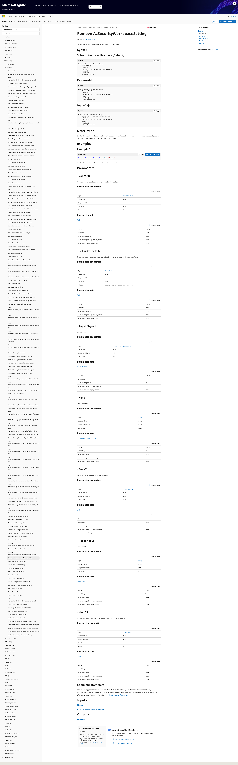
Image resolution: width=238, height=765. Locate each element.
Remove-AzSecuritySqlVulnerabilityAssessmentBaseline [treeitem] (22, 553)
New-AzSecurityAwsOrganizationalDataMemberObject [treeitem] (23, 383)
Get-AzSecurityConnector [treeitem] (16, 183)
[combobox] (21, 29)
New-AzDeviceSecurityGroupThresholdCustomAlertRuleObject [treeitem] (24, 325)
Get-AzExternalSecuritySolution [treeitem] (18, 110)
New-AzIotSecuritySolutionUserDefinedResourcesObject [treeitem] (23, 347)
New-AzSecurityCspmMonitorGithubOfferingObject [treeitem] (22, 424)
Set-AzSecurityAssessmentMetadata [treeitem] (19, 582)
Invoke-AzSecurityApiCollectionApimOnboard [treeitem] (22, 300)
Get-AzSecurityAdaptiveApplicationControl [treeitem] (21, 146)
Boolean (81, 719)
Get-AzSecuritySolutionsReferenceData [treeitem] (20, 260)
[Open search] (229, 16)
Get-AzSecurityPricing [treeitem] (15, 239)
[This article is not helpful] (217, 50)
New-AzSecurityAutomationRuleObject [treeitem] (20, 360)
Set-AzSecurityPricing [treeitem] (14, 592)
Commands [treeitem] (10, 64)
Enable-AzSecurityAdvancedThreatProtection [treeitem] (22, 93)
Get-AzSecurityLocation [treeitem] (15, 236)
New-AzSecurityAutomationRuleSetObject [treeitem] (21, 363)
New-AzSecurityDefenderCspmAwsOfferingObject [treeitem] (23, 434)
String (140, 417)
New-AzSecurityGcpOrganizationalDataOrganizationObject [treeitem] (23, 492)
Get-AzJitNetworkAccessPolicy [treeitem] (17, 132)
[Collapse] (39, 26)
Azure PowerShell (94, 27)
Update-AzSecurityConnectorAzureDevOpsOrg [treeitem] (22, 621)
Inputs (201, 41)
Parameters (202, 38)
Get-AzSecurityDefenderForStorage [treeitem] (19, 233)
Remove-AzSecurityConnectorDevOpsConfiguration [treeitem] (21, 544)
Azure (85, 27)
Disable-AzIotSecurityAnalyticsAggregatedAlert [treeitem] (22, 87)
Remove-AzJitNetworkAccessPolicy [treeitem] (18, 526)
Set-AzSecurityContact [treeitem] (15, 588)
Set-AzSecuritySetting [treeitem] (15, 595)
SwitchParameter (128, 196)
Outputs (201, 43)
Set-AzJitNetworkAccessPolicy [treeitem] (17, 571)
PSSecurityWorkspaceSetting (122, 346)
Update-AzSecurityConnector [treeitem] (17, 618)
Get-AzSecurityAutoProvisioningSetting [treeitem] (20, 176)
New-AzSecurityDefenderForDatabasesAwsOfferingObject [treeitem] (23, 459)
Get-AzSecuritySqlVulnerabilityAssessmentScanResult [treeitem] (23, 276)
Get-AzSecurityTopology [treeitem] (15, 287)
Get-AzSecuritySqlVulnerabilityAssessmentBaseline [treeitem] (22, 264)
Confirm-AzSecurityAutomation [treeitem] (17, 83)
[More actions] (159, 27)
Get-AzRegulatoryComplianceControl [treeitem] (19, 139)
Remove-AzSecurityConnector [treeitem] (17, 540)
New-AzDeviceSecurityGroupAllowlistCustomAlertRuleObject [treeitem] (23, 310)
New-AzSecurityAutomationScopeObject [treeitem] (20, 366)
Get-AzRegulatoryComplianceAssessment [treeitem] (21, 135)
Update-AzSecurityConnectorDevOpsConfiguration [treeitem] (24, 631)
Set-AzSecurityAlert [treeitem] (14, 575)
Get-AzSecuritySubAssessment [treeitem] (17, 280)
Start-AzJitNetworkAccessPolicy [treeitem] (17, 611)
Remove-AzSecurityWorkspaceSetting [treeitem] (20, 558)
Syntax (201, 31)
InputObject (81, 367)
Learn (79, 27)
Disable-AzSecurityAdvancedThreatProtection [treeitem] (22, 90)
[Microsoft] (3, 16)
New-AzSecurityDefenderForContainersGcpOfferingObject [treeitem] (23, 451)
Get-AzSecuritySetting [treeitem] (15, 253)
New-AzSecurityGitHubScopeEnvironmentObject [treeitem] (23, 501)
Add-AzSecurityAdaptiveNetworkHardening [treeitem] (21, 74)
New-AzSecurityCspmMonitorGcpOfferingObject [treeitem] (23, 420)
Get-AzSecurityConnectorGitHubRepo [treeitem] (19, 212)
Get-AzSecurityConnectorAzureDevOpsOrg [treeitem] (21, 186)
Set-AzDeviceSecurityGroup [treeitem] (16, 565)
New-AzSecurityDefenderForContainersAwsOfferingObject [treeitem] (23, 443)
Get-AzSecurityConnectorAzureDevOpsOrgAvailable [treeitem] (23, 191)
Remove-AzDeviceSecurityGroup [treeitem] (18, 519)
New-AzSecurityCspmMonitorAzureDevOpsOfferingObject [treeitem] (23, 414)
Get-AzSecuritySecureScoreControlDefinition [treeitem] (22, 250)
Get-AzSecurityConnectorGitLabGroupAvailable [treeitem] (22, 219)
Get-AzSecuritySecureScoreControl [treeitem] (19, 246)
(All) (78, 220)
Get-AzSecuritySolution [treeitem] (15, 256)
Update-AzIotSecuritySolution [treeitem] (17, 614)
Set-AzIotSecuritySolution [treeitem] (16, 568)
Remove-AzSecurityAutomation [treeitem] (17, 536)
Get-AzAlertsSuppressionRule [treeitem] (17, 97)
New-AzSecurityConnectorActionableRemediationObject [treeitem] (23, 399)
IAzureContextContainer (112, 271)
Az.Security (105, 27)
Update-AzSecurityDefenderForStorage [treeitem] (20, 635)
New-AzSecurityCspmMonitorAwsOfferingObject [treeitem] (23, 408)
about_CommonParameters (118, 695)
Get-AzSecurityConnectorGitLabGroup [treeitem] (20, 216)
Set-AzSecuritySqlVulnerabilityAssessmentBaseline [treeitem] (22, 600)
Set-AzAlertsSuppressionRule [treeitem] (17, 561)
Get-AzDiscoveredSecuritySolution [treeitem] (18, 107)
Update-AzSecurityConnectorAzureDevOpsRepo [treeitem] (23, 628)
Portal (215, 21)
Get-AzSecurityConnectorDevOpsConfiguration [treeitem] (22, 202)
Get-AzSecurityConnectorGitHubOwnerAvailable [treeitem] (23, 209)
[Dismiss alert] (234, 3)
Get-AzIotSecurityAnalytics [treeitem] (16, 114)
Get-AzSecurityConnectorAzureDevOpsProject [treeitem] (22, 195)
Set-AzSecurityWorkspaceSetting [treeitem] (18, 604)
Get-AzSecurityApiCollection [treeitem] (16, 162)
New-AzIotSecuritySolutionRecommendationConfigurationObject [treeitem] (23, 339)
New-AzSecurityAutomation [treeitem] (16, 353)
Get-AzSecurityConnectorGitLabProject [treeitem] (20, 222)
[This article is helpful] (215, 50)
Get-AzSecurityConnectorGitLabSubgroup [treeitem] (21, 226)
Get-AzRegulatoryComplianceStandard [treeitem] (20, 142)
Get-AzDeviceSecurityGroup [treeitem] (16, 104)
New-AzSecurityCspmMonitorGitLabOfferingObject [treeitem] (22, 430)
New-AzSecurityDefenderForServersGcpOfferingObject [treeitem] (23, 480)
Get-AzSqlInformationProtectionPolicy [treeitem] (20, 294)
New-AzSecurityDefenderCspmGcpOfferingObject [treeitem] (23, 438)
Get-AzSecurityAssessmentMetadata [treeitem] (19, 169)
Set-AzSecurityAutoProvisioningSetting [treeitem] (20, 585)
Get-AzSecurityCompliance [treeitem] (16, 179)
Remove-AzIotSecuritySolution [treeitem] (17, 523)
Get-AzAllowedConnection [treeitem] (16, 100)
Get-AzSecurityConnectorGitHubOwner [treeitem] (20, 205)
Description (202, 33)
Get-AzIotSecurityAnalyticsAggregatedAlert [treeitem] (21, 117)
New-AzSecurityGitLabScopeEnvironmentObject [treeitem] (23, 505)
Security (114, 27)
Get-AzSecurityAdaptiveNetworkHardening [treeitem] (21, 152)
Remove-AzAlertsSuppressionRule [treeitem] (18, 516)
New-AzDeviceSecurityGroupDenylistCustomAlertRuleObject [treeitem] (23, 317)
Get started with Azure (227, 21)
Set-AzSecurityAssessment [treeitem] (16, 578)
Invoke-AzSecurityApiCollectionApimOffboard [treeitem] (22, 297)
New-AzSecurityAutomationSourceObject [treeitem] (21, 370)
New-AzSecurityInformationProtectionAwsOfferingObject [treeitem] (23, 510)
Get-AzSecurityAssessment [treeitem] (16, 166)
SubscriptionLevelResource (87, 438)
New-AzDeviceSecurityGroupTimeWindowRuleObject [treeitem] (23, 332)
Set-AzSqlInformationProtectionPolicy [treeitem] (19, 608)
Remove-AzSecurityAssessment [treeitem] (18, 530)
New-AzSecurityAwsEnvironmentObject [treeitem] (20, 373)
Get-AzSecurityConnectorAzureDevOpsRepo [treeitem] (21, 199)
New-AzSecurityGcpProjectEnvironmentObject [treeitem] (22, 498)
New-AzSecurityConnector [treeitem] (16, 393)
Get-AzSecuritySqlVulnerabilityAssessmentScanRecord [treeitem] (23, 270)
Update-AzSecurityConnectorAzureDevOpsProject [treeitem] (23, 625)
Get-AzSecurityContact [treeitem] (15, 229)
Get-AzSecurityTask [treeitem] (14, 284)
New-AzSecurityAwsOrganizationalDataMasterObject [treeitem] (23, 378)
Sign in (233, 16)
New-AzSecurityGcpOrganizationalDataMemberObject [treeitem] (23, 485)
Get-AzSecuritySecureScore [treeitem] (16, 243)
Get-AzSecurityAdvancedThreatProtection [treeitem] (21, 156)
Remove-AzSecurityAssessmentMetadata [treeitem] (20, 533)
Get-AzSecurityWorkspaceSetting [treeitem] (18, 290)
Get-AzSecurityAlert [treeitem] (14, 159)
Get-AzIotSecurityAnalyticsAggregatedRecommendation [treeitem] (24, 123)
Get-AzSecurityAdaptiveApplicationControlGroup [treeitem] (23, 149)
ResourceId (81, 581)
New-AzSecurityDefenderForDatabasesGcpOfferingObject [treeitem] (23, 467)
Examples (202, 36)
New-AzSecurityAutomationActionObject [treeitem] (20, 356)
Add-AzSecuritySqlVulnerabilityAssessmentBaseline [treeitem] (22, 79)
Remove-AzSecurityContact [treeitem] (16, 549)
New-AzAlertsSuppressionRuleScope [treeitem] (19, 304)
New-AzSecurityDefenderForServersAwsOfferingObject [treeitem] (23, 474)
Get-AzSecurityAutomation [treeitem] (16, 173)
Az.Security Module (89, 39)
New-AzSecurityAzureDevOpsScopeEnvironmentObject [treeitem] (23, 389)
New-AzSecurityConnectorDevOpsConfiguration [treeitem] (23, 405)
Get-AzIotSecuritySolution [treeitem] (16, 128)
